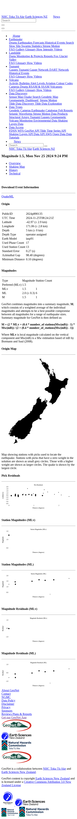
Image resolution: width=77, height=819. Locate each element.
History (13, 170)
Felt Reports (65, 110)
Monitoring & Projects (30, 56)
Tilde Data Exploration (48, 103)
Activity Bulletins (19, 83)
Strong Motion (51, 46)
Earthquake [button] (15, 39)
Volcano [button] (14, 80)
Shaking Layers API (21, 134)
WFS (21, 130)
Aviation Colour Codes (59, 83)
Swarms (26, 46)
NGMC (6, 697)
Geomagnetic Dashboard (24, 100)
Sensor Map (16, 96)
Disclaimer (7, 703)
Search (70, 42)
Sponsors (6, 710)
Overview (15, 163)
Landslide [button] (15, 52)
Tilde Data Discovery (22, 103)
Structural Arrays (19, 117)
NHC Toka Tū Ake (12, 16)
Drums (13, 42)
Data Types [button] (15, 107)
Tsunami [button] (14, 66)
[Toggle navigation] (2, 28)
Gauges (14, 69)
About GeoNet (10, 690)
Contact (6, 693)
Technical (14, 173)
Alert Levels (37, 83)
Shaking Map (17, 166)
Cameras (14, 86)
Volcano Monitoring (21, 120)
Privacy (5, 707)
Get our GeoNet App (14, 717)
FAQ (12, 49)
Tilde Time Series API (53, 130)
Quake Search (32, 96)
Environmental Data (45, 120)
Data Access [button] (16, 127)
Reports (49, 56)
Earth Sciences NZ (36, 16)
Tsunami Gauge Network (34, 69)
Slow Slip (15, 46)
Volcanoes (56, 86)
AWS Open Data (55, 134)
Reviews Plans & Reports (16, 714)
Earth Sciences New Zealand (18, 772)
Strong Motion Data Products (50, 113)
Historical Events (55, 42)
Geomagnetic (58, 117)
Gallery (20, 49)
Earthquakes (25, 42)
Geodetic (14, 110)
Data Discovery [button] (18, 93)
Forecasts (39, 42)
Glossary (30, 49)
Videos (58, 49)
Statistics (37, 46)
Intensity (48, 49)
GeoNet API (32, 130)
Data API (39, 134)
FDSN (13, 130)
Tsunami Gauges (40, 117)
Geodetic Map (49, 96)
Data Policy (8, 700)
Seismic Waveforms (21, 113)
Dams (13, 56)
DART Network (59, 69)
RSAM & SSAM (39, 86)
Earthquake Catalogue (44, 110)
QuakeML (7, 196)
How (39, 49)
